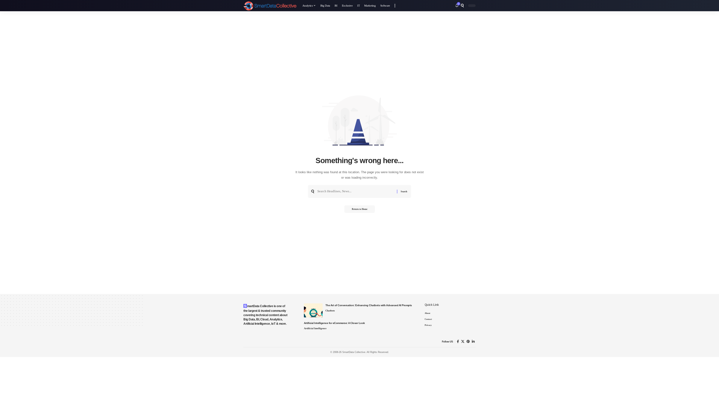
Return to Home (359, 209)
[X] (462, 341)
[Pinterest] (468, 341)
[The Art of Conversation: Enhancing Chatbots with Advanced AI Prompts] (313, 310)
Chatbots (330, 310)
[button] (395, 5)
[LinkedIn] (473, 341)
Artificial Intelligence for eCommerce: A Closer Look (334, 323)
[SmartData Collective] (269, 5)
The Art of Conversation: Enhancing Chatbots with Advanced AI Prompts (368, 305)
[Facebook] (458, 341)
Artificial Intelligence (315, 328)
